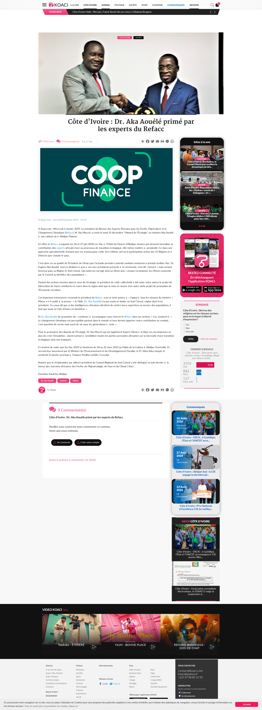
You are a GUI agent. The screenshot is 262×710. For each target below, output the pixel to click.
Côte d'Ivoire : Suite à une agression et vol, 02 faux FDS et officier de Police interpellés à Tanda (119, 11)
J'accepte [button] (247, 704)
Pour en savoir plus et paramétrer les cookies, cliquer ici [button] (51, 706)
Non (188, 328)
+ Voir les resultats (208, 338)
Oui (187, 325)
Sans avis (190, 331)
